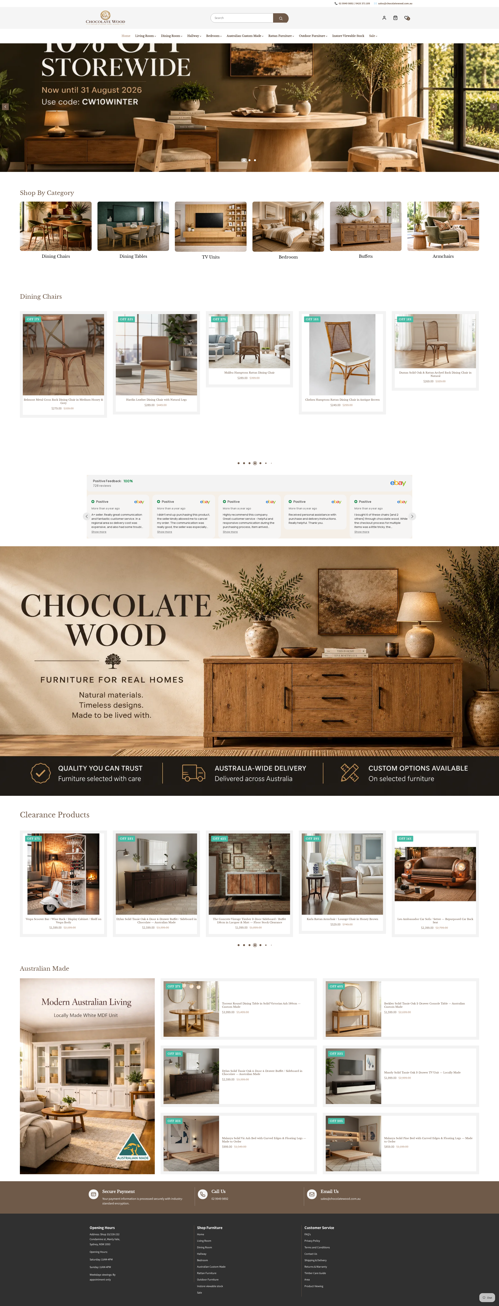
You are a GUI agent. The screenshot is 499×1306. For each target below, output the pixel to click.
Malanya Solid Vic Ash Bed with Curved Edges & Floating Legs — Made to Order (264, 1140)
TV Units (211, 257)
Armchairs (443, 256)
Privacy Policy (312, 1240)
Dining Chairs (56, 256)
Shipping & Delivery (315, 1260)
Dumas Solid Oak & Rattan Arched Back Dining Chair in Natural (249, 374)
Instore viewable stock (210, 1286)
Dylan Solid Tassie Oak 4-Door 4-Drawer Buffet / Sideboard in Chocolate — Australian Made (262, 1073)
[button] (493, 106)
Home (200, 1234)
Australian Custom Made (211, 1266)
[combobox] (249, 18)
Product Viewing (313, 1286)
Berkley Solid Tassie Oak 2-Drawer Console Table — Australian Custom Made (424, 1005)
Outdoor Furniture (208, 1279)
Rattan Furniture (206, 1273)
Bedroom (288, 257)
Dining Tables (133, 256)
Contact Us (310, 1254)
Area (307, 1279)
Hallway (201, 1254)
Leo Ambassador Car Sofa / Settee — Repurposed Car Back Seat (249, 921)
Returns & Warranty (315, 1266)
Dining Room (204, 1247)
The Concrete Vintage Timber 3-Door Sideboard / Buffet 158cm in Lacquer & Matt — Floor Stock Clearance (63, 921)
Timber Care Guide (315, 1273)
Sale (199, 1292)
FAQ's (307, 1234)
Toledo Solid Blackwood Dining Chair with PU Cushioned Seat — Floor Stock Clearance (435, 921)
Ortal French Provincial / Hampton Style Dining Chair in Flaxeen (435, 401)
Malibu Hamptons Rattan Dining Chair (63, 372)
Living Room (204, 1240)
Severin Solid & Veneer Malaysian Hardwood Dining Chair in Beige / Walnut (342, 401)
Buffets (366, 256)
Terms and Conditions (317, 1247)
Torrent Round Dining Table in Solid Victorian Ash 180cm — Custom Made (261, 1005)
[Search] (281, 18)
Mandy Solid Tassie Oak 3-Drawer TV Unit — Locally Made (422, 1072)
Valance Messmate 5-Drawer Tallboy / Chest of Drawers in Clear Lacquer (342, 921)
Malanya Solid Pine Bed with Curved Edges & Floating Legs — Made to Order (428, 1140)
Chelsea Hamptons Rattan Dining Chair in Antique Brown (156, 399)
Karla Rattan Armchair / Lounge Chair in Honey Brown (156, 919)
